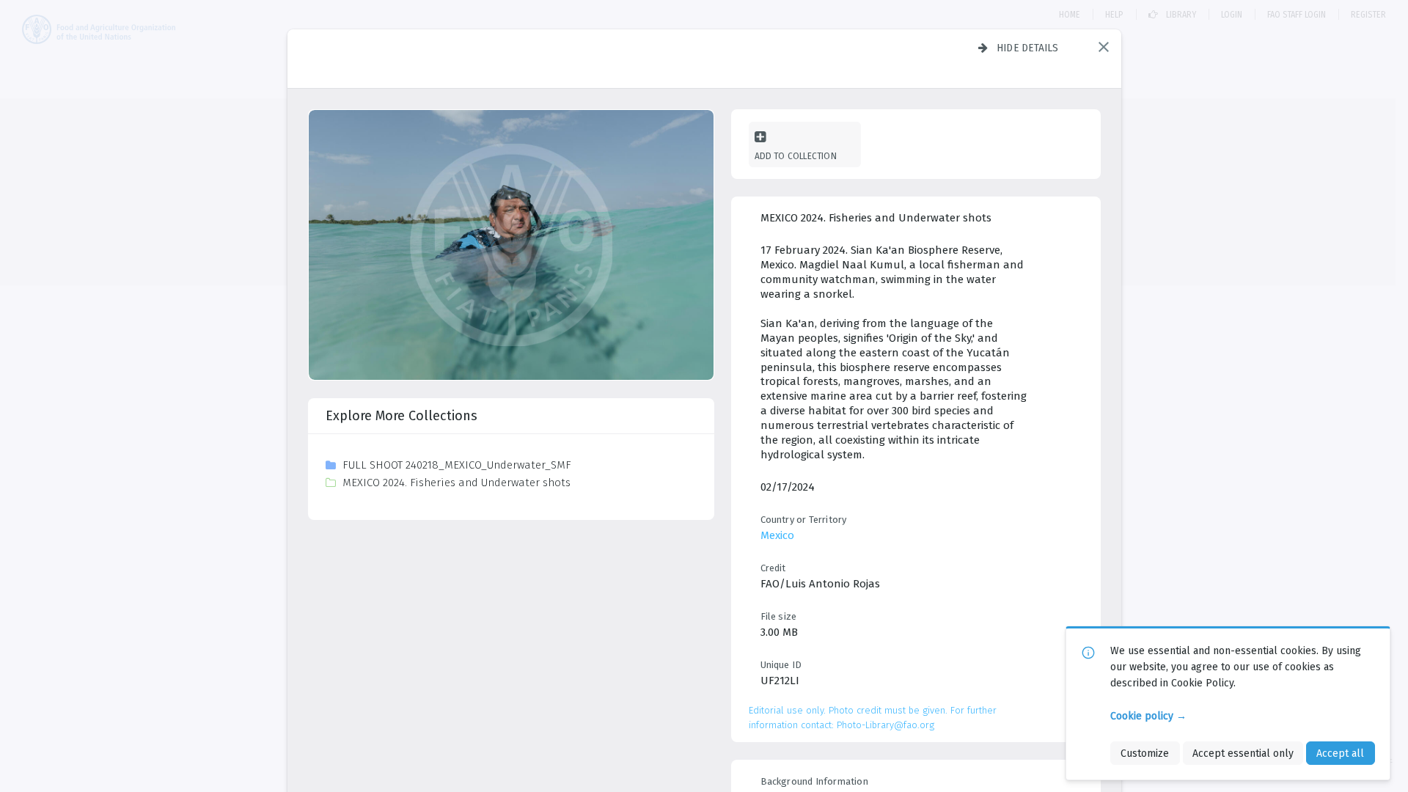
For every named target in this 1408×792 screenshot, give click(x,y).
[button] (1103, 47)
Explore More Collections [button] (401, 416)
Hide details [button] (1028, 47)
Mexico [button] (777, 535)
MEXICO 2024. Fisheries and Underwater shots (456, 482)
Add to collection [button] (796, 155)
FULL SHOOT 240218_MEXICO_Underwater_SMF (456, 465)
